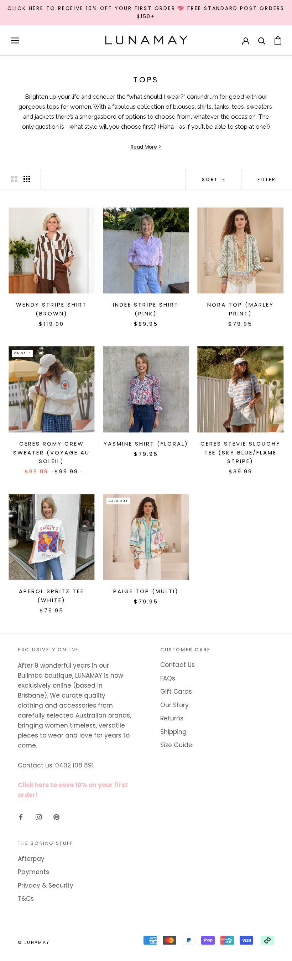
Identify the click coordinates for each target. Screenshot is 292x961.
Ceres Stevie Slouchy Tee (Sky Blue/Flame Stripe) (240, 452)
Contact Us (177, 665)
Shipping (173, 732)
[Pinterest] (56, 817)
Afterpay (31, 858)
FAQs (167, 678)
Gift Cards (176, 691)
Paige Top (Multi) (146, 591)
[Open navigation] (15, 40)
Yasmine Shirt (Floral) (146, 443)
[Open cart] (278, 40)
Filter (266, 179)
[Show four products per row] (27, 179)
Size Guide (176, 745)
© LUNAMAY (34, 942)
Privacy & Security (45, 885)
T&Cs (26, 898)
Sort (211, 179)
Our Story (174, 705)
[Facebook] (21, 817)
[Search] (262, 40)
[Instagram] (39, 817)
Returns (171, 718)
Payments (33, 872)
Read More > (146, 146)
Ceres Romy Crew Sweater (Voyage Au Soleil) (51, 452)
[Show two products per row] (14, 179)
